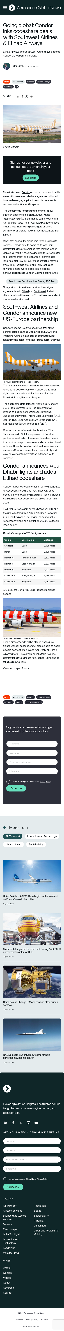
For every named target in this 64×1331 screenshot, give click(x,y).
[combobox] (32, 771)
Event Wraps (10, 1229)
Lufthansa (32, 218)
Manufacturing (11, 1253)
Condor (30, 81)
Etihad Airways (43, 81)
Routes (19, 702)
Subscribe (30, 177)
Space (37, 1210)
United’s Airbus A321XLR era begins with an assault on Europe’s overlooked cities (30, 898)
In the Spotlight (11, 1234)
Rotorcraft (39, 1220)
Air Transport (18, 81)
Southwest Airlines (33, 702)
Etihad (25, 291)
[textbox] (29, 771)
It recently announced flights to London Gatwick (26, 271)
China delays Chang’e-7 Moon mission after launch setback (30, 1004)
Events (7, 1268)
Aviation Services (12, 1210)
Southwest (40, 291)
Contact (7, 1292)
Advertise (8, 1287)
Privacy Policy (45, 781)
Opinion (7, 1272)
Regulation (40, 1205)
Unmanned (40, 1225)
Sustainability (41, 1215)
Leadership (9, 1248)
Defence (7, 1224)
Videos (7, 1277)
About (6, 1282)
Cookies (19, 1319)
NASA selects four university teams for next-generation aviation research (27, 1056)
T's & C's (44, 1319)
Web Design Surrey (31, 1326)
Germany (8, 86)
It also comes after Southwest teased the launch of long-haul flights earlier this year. (31, 338)
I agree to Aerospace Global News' (31, 781)
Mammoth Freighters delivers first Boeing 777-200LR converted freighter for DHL (32, 951)
